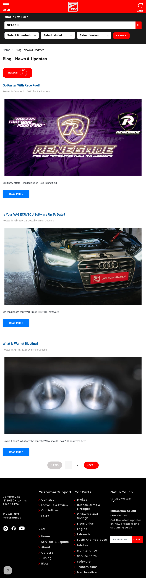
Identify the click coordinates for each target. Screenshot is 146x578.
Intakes (82, 545)
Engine (82, 529)
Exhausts (84, 534)
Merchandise (87, 572)
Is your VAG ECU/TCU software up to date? (34, 214)
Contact (47, 499)
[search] (138, 25)
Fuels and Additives (92, 540)
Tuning (46, 558)
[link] (5, 528)
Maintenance (87, 550)
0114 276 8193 (123, 499)
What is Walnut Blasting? (20, 343)
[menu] (6, 4)
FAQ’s (45, 516)
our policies (50, 510)
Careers (47, 553)
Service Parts (87, 556)
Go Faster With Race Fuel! (21, 85)
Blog (44, 563)
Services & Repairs (55, 542)
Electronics (85, 523)
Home (6, 50)
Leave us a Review (54, 505)
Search (121, 35)
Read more (16, 194)
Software (84, 561)
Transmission (87, 567)
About (45, 547)
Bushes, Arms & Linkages (88, 507)
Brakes (82, 499)
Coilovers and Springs (87, 516)
